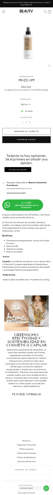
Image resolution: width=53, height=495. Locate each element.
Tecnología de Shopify (26, 493)
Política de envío (26, 449)
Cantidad (26, 117)
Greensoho (27, 76)
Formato (25, 99)
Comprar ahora (26, 139)
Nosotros (26, 440)
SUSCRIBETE (26, 485)
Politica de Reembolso (26, 457)
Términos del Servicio (26, 461)
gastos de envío (14, 90)
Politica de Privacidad (26, 453)
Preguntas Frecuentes (26, 445)
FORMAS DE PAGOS (26, 470)
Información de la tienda (16, 193)
